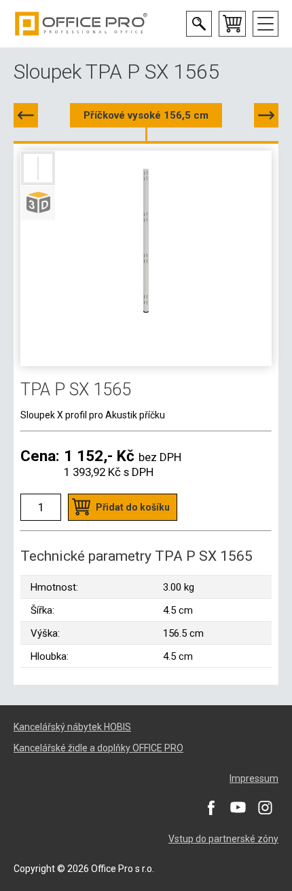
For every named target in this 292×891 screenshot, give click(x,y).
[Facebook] (210, 807)
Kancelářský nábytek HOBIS (72, 726)
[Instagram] (264, 807)
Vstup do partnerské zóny (223, 838)
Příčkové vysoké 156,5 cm (146, 115)
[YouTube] (237, 807)
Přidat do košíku (133, 507)
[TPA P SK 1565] (266, 115)
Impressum (254, 778)
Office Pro (81, 23)
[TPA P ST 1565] (26, 115)
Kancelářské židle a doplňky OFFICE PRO (98, 747)
